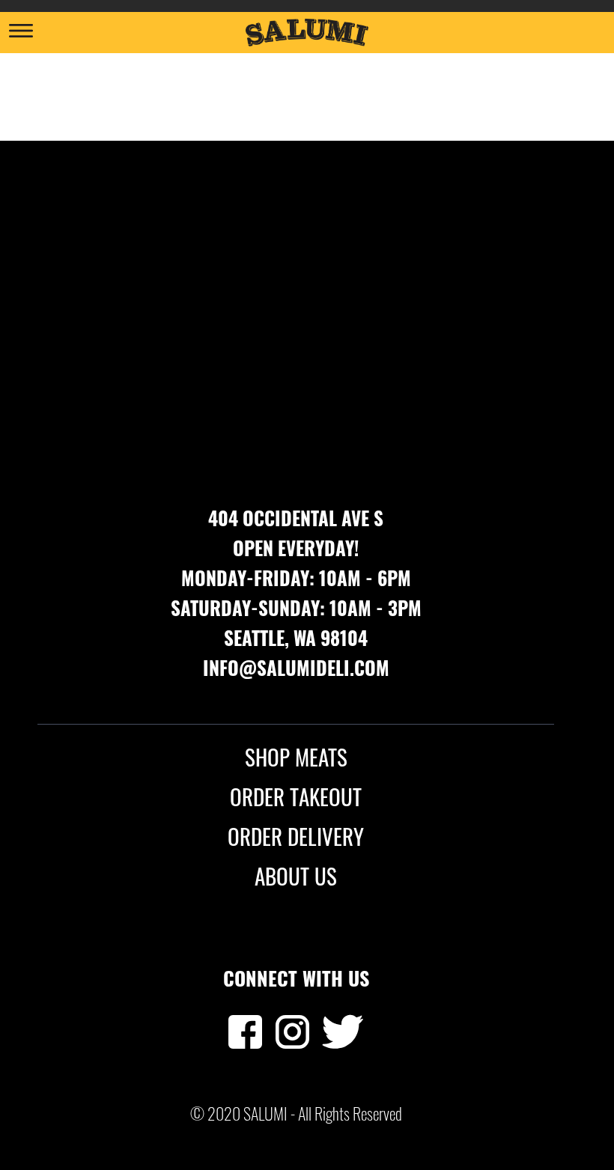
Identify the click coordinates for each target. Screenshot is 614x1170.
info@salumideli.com (296, 667)
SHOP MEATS (296, 757)
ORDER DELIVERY (296, 836)
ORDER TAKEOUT (296, 796)
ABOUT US (296, 876)
